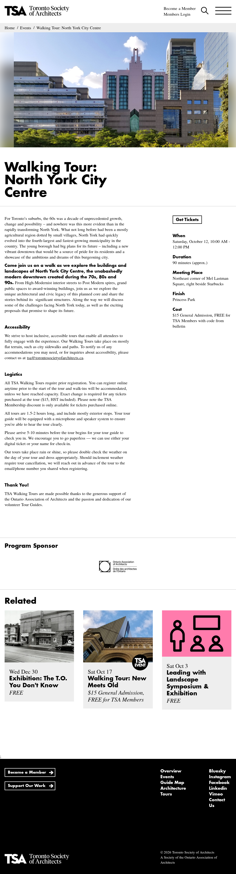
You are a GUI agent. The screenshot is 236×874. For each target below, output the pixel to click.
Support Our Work (27, 786)
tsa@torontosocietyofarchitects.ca (55, 357)
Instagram (220, 777)
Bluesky (217, 771)
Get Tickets (187, 220)
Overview (170, 771)
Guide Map (172, 783)
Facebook (219, 783)
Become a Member (180, 8)
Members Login (177, 14)
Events (167, 777)
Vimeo (216, 794)
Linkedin (218, 788)
